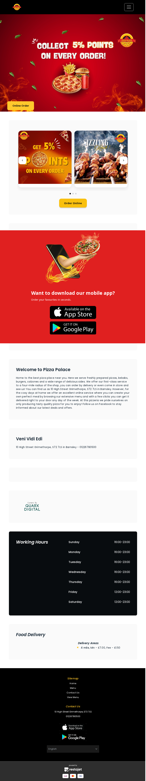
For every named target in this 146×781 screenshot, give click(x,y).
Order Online (73, 203)
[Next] (123, 160)
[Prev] (22, 160)
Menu (73, 688)
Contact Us (73, 692)
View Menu (73, 697)
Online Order (20, 106)
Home (73, 683)
